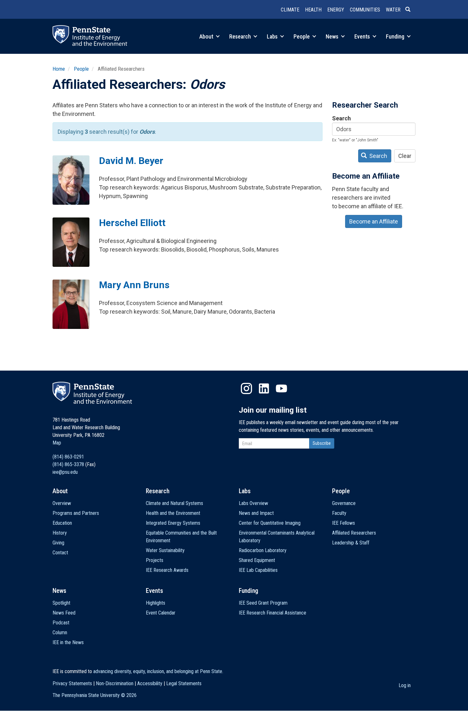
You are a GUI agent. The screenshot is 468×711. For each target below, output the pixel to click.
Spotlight (61, 603)
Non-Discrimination (114, 683)
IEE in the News (68, 642)
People (302, 36)
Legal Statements (184, 683)
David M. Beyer (131, 160)
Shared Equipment (257, 560)
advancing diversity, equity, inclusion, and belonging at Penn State (157, 671)
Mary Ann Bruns (134, 284)
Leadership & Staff (350, 543)
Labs (273, 36)
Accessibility (149, 683)
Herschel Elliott (132, 222)
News (333, 36)
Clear (404, 156)
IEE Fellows (343, 523)
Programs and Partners (76, 513)
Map (57, 443)
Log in (405, 685)
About (207, 36)
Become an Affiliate (373, 221)
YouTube (281, 388)
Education (62, 523)
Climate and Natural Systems (174, 503)
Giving (58, 543)
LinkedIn (264, 388)
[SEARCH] (410, 10)
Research (240, 36)
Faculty (339, 513)
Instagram (246, 388)
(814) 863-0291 (68, 457)
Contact (60, 553)
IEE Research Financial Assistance (272, 613)
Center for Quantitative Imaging (270, 523)
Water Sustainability (165, 550)
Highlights (155, 603)
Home (59, 69)
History (60, 533)
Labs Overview (253, 503)
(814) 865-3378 (68, 464)
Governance (344, 503)
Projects (154, 560)
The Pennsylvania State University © (95, 695)
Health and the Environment (173, 513)
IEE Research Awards (167, 570)
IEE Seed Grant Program (263, 603)
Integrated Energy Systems (173, 523)
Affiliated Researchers (354, 533)
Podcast (61, 623)
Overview (62, 503)
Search (341, 118)
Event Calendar (160, 613)
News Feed (64, 613)
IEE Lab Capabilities (258, 570)
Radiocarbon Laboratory (263, 550)
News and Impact (256, 513)
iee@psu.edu (65, 472)
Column (60, 632)
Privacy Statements (72, 683)
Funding (396, 36)
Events (362, 36)
